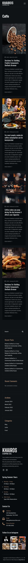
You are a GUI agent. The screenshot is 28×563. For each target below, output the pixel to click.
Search (22, 331)
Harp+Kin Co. (22, 559)
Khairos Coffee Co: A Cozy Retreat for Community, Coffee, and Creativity (13, 346)
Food (6, 430)
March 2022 (8, 404)
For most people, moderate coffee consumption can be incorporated (14, 137)
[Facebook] (3, 470)
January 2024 (8, 401)
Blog (6, 424)
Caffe (6, 427)
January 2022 (8, 410)
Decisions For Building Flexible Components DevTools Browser (12, 63)
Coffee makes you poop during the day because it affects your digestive (13, 212)
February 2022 (9, 407)
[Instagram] (7, 470)
